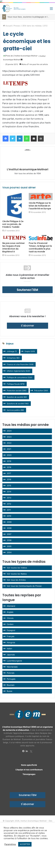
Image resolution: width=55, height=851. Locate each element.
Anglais (10, 612)
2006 (9, 540)
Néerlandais (12, 667)
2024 (9, 431)
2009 (9, 522)
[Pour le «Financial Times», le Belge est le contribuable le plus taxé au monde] (41, 237)
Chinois (10, 618)
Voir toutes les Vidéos (17, 567)
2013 (9, 497)
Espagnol (11, 630)
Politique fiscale (15, 384)
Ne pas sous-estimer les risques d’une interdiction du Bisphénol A (13, 247)
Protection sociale (16, 390)
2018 (9, 467)
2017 (9, 473)
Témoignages (29, 774)
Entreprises (13, 358)
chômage (12, 351)
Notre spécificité (29, 765)
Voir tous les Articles (16, 580)
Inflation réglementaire (18, 371)
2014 (9, 491)
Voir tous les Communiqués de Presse (24, 586)
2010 (9, 516)
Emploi (30, 351)
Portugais (11, 679)
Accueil (8, 25)
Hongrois (11, 642)
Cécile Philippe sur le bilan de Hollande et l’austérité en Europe (40, 205)
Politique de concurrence (19, 377)
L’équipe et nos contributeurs (29, 769)
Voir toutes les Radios (17, 574)
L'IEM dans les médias (32, 25)
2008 (9, 528)
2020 (9, 455)
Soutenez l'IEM (27, 795)
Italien (9, 648)
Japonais (11, 654)
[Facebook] (24, 751)
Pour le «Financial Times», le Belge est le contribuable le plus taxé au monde (40, 247)
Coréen (10, 624)
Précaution (41, 390)
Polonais (10, 673)
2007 (9, 534)
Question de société (17, 397)
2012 (45, 25)
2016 (9, 479)
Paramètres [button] (10, 844)
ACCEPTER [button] (25, 844)
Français (10, 636)
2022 (9, 443)
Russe (9, 691)
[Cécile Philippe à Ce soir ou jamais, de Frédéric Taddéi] (14, 205)
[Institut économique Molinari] (14, 8)
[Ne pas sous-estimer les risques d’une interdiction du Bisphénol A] (14, 237)
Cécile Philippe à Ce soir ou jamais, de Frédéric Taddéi (12, 224)
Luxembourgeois (14, 660)
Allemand (11, 606)
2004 (9, 552)
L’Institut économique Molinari (27, 169)
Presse (17, 25)
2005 (9, 546)
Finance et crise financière (20, 364)
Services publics (15, 410)
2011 (9, 510)
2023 (9, 437)
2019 (9, 461)
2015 (9, 485)
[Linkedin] (27, 751)
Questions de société (18, 403)
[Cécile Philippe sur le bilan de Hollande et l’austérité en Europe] (41, 196)
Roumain (11, 685)
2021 (9, 449)
